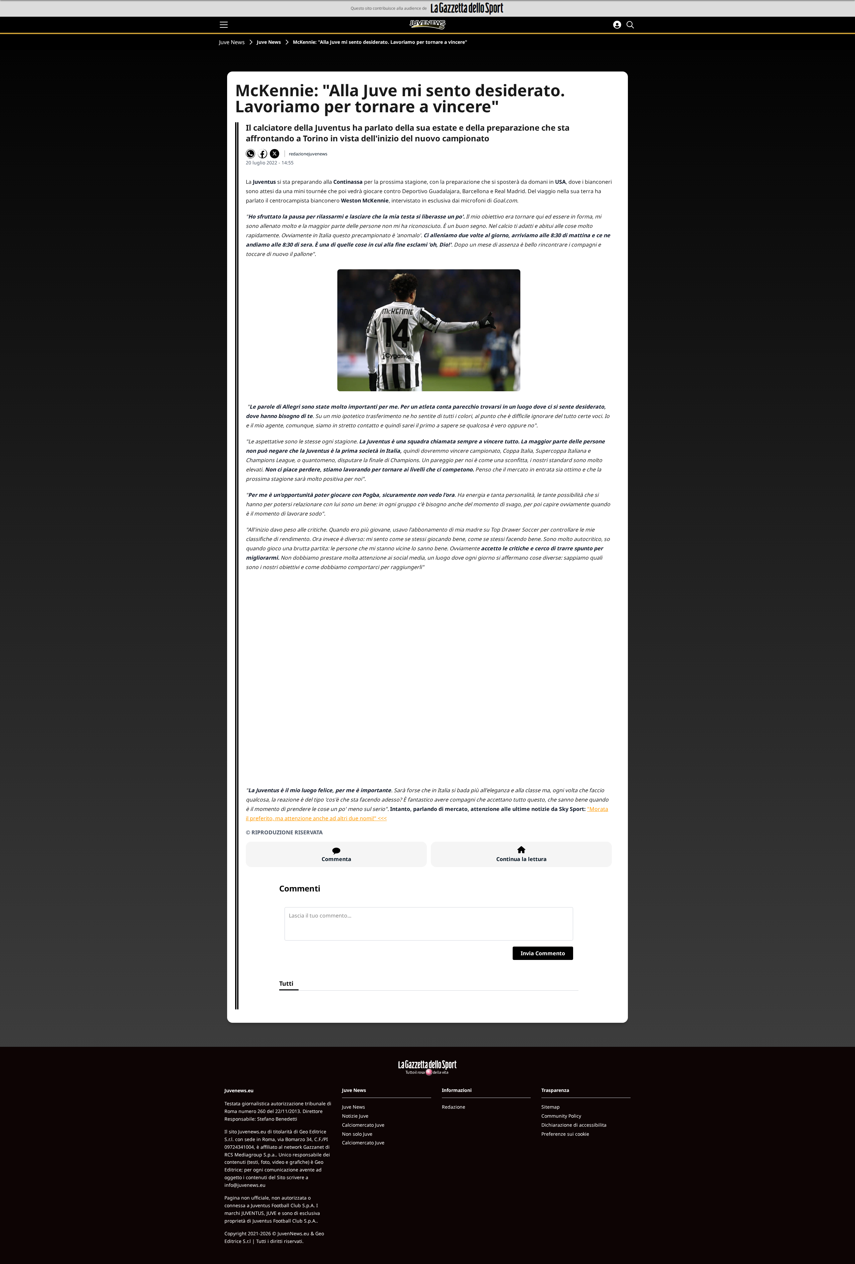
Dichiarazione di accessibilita (574, 1125)
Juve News (232, 42)
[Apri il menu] (223, 24)
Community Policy (561, 1116)
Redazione (453, 1107)
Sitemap (550, 1107)
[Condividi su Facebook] (262, 153)
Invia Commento (543, 953)
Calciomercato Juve (363, 1125)
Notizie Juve (355, 1116)
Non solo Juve (357, 1134)
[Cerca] (631, 24)
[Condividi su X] (274, 153)
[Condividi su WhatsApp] (250, 153)
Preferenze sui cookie (565, 1134)
